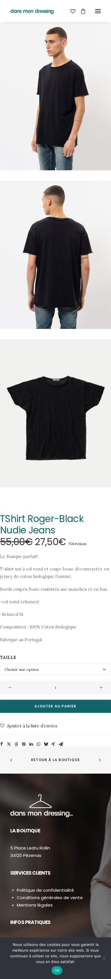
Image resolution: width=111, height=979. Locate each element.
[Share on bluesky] (45, 744)
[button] (98, 11)
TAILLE (8, 657)
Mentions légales (35, 905)
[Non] (104, 958)
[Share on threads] (16, 744)
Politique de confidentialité (45, 890)
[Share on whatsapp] (38, 744)
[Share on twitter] (8, 744)
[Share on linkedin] (31, 744)
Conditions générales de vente (50, 898)
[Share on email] (60, 744)
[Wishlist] (70, 11)
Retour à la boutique (55, 759)
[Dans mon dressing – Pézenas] (32, 11)
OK (57, 970)
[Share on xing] (53, 744)
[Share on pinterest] (23, 744)
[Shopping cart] (80, 11)
